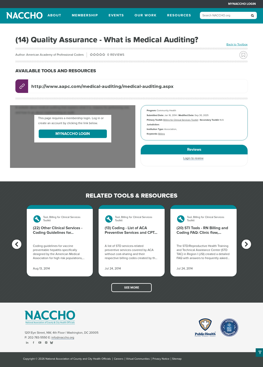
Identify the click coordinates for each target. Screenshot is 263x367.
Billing (161, 133)
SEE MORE (131, 288)
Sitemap (177, 359)
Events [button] (116, 15)
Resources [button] (179, 15)
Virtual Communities (138, 359)
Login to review (193, 158)
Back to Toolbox (237, 44)
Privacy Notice (160, 359)
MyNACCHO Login (242, 4)
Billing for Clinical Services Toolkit (180, 120)
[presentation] (16, 244)
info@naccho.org (62, 337)
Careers (118, 359)
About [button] (54, 15)
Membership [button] (85, 15)
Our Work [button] (146, 15)
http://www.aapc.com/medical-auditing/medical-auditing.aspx (102, 86)
